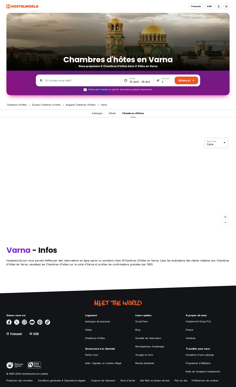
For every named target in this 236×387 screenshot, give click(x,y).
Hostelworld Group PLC (198, 321)
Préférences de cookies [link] (205, 380)
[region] (118, 181)
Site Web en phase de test (155, 380)
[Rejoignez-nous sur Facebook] (9, 322)
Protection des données (19, 380)
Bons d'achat (128, 380)
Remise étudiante (144, 363)
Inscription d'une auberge (200, 354)
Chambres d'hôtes (95, 338)
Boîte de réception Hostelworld (203, 371)
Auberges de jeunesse (97, 321)
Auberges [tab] (97, 113)
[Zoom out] (225, 222)
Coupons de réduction (103, 380)
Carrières (191, 338)
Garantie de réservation (148, 338)
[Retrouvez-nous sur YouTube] (32, 322)
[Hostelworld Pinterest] (39, 322)
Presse (189, 329)
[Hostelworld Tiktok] (47, 322)
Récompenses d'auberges (149, 346)
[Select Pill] (218, 6)
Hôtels (88, 329)
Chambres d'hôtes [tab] (133, 113)
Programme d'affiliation (198, 363)
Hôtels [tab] (112, 113)
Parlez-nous (91, 354)
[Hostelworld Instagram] (24, 322)
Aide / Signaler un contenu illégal (103, 363)
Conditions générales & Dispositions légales (62, 380)
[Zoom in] (225, 217)
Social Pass (141, 321)
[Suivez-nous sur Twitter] (16, 322)
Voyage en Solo (144, 354)
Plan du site (181, 380)
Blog (137, 329)
